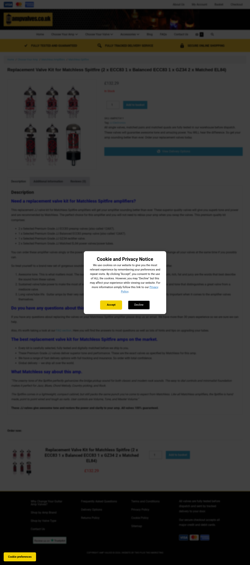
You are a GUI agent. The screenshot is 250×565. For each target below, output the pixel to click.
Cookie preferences (20, 556)
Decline (138, 305)
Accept (111, 305)
